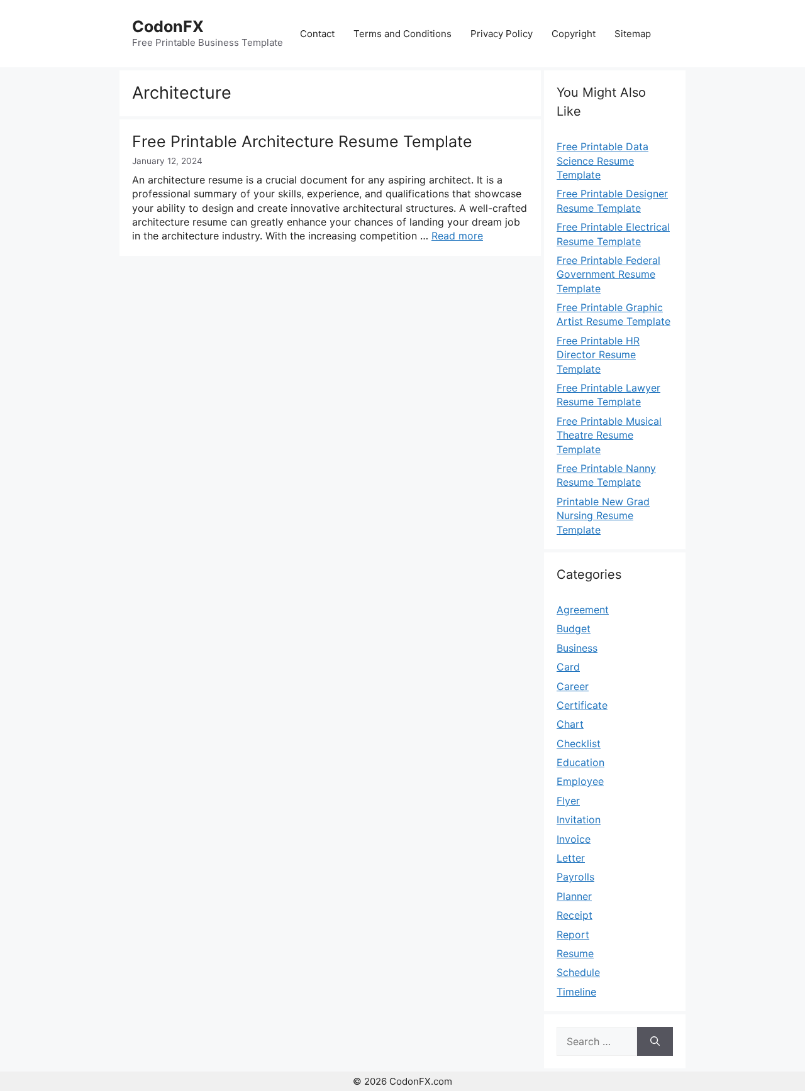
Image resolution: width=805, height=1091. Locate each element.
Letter (571, 858)
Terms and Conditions (402, 34)
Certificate (582, 705)
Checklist (579, 743)
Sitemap (632, 34)
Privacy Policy (501, 34)
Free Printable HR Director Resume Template (598, 354)
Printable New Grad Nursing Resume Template (603, 515)
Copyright (574, 34)
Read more (457, 235)
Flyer (568, 800)
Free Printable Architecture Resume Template (302, 141)
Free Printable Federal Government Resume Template (608, 274)
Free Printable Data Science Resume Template (602, 160)
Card (568, 667)
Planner (574, 896)
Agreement (583, 609)
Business (577, 648)
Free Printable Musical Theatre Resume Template (609, 435)
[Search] (655, 1041)
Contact (317, 34)
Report (573, 934)
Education (580, 762)
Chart (570, 724)
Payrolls (575, 876)
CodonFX (168, 26)
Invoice (574, 839)
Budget (574, 628)
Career (573, 686)
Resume (575, 953)
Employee (580, 781)
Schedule (578, 972)
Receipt (574, 915)
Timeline (576, 991)
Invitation (579, 819)
